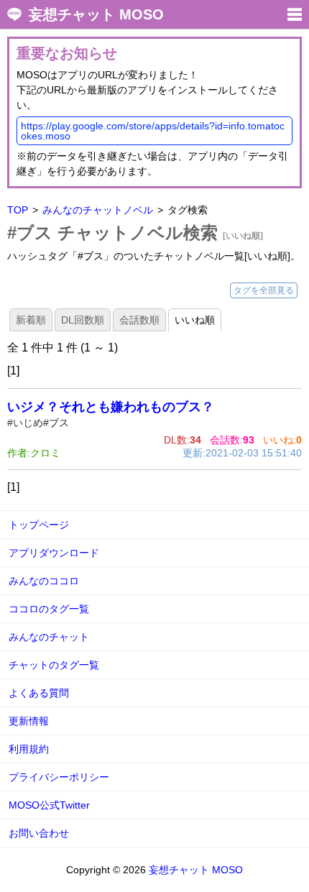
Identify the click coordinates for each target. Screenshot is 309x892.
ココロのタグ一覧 (49, 609)
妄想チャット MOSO (96, 14)
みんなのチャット (49, 637)
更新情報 (29, 721)
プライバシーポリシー (59, 777)
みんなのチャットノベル (97, 210)
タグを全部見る (264, 290)
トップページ (39, 524)
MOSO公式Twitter (49, 805)
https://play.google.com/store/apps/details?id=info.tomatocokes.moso (153, 131)
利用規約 (29, 749)
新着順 (31, 320)
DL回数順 (82, 320)
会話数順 (139, 320)
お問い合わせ (39, 833)
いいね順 (195, 320)
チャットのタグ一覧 (54, 665)
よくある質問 (39, 693)
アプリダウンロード (54, 552)
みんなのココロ (44, 581)
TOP (17, 210)
